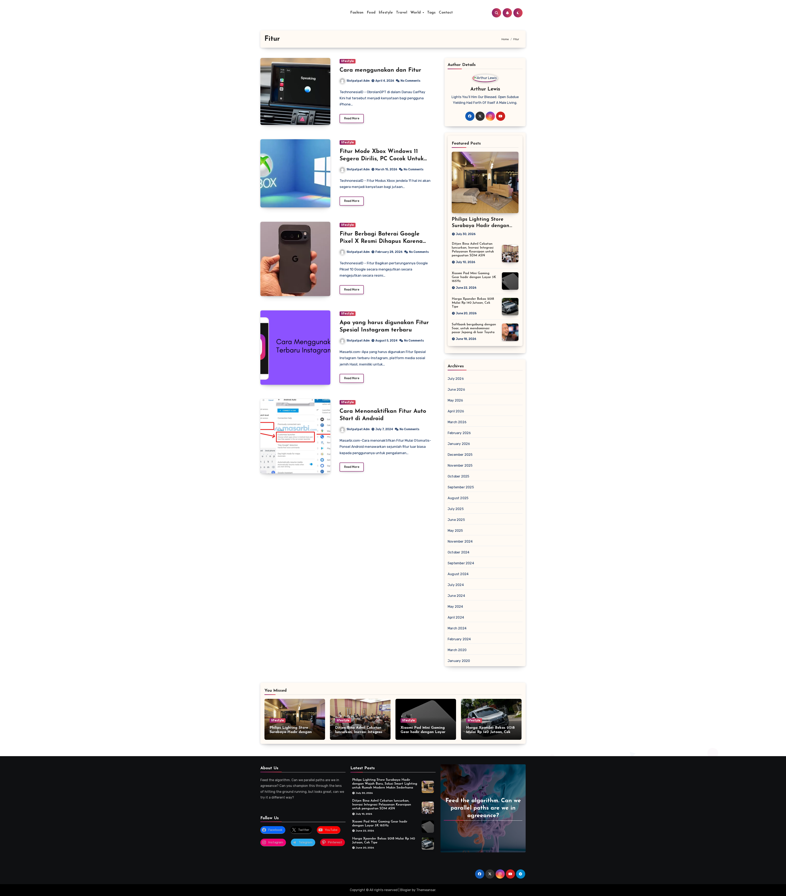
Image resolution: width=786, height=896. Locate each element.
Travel (401, 13)
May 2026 (455, 400)
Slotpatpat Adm (358, 81)
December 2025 (460, 455)
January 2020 (459, 661)
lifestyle (386, 13)
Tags (431, 13)
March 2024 (457, 628)
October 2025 (458, 476)
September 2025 (461, 487)
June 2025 (456, 520)
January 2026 (459, 444)
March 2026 (457, 422)
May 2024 (455, 607)
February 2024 (459, 639)
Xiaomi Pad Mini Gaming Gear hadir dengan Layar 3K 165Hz (474, 277)
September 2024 (461, 563)
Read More (351, 118)
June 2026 (456, 389)
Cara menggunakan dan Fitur (380, 70)
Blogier (405, 890)
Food (371, 13)
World (416, 13)
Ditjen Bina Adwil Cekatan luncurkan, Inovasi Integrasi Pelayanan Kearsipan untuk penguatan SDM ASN (381, 804)
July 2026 (456, 379)
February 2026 (459, 433)
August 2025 (458, 498)
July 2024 (456, 585)
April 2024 (456, 617)
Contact (446, 13)
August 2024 (458, 574)
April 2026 (456, 411)
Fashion (357, 13)
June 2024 (456, 596)
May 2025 (455, 531)
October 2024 (458, 552)
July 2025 (456, 509)
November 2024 (460, 541)
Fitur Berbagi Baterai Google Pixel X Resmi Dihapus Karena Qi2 (381, 241)
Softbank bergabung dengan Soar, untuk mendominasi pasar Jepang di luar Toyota (474, 328)
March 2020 (457, 650)
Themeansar (425, 890)
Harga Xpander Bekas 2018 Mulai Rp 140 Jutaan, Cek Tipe (473, 302)
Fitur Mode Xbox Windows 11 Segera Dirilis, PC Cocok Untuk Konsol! (382, 159)
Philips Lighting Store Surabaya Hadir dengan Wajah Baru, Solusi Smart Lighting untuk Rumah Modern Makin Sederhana (384, 783)
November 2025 (460, 465)
